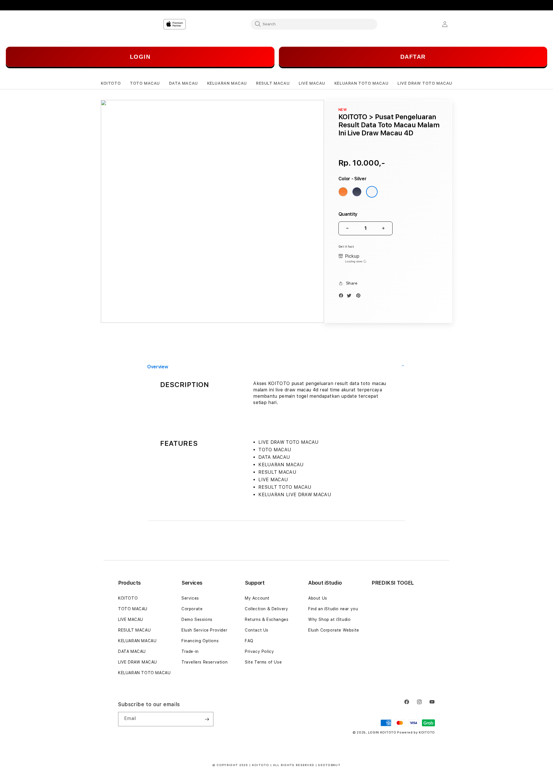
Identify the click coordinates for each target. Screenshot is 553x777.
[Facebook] (342, 297)
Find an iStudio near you (333, 609)
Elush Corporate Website (333, 630)
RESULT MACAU (134, 630)
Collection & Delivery (266, 609)
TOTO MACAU (132, 609)
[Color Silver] (372, 192)
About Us (317, 598)
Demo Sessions (197, 619)
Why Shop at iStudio (329, 619)
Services (190, 598)
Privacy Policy (259, 651)
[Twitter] (350, 297)
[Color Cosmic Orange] (343, 191)
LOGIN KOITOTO (382, 732)
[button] (111, 83)
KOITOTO (128, 598)
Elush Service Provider (204, 630)
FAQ (249, 640)
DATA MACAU (132, 651)
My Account (257, 598)
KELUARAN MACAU (137, 640)
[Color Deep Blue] (356, 191)
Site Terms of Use (263, 662)
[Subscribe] (206, 719)
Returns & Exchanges (266, 619)
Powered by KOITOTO (416, 732)
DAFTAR (413, 57)
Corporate (191, 609)
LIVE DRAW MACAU (137, 662)
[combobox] (314, 24)
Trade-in (190, 651)
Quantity (347, 214)
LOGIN (140, 57)
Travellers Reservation (204, 662)
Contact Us (256, 630)
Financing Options (200, 640)
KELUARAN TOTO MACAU (144, 672)
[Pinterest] (360, 297)
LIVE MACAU (130, 619)
